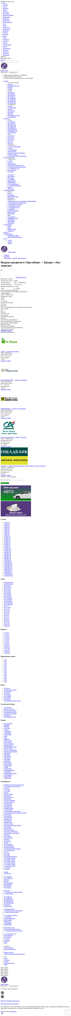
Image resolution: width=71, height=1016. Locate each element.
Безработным (11, 182)
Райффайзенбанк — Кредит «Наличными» (13, 408)
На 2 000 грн (11, 93)
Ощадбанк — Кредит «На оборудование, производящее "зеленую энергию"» (23, 466)
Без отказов (7, 887)
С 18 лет (10, 160)
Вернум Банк (8, 740)
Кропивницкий (7, 22)
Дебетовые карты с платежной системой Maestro (22, 201)
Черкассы (5, 50)
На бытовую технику (10, 690)
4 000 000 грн (8, 566)
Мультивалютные (13, 196)
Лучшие (10, 109)
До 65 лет (7, 645)
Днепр (5, 10)
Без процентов (12, 170)
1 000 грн (7, 522)
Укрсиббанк (11, 221)
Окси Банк (7, 758)
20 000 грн (7, 539)
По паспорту (11, 111)
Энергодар (6, 55)
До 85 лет (7, 653)
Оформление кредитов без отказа (14, 785)
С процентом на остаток (15, 204)
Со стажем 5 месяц (9, 864)
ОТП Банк (7, 759)
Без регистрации (9, 847)
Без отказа (11, 112)
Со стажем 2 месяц (9, 859)
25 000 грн (7, 541)
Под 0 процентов (9, 830)
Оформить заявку (6, 361)
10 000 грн (7, 536)
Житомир (5, 12)
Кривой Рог (6, 20)
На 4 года (7, 612)
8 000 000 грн (8, 572)
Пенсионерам (12, 164)
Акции (10, 242)
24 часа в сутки (8, 824)
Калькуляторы (8, 234)
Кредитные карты (9, 157)
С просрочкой (12, 107)
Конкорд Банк (8, 745)
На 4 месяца (7, 596)
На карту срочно (9, 709)
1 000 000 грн (8, 561)
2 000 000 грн (8, 563)
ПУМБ (6, 767)
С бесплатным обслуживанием (17, 203)
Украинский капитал (10, 773)
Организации (8, 224)
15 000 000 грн (8, 575)
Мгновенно (7, 799)
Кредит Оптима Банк (10, 750)
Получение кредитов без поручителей (15, 813)
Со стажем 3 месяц (9, 861)
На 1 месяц (7, 591)
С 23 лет (6, 640)
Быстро (10, 187)
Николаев (6, 31)
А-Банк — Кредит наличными (10, 351)
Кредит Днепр (8, 748)
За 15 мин (7, 791)
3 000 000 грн (8, 564)
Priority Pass (11, 213)
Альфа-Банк (7, 733)
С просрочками (12, 150)
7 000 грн (7, 532)
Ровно (4, 36)
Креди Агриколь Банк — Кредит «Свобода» (14, 437)
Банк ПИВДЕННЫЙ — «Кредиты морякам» (14, 380)
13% (5, 664)
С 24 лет (6, 642)
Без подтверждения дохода (15, 165)
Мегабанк (7, 754)
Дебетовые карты (9, 190)
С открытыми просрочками (12, 811)
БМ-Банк (6, 739)
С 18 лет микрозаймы (14, 146)
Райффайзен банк (13, 218)
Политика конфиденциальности (10, 1001)
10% (5, 659)
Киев (4, 3)
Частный (6, 834)
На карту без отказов (10, 713)
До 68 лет (7, 646)
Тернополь (6, 39)
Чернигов (6, 51)
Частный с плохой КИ (10, 831)
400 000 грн (7, 557)
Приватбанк (11, 220)
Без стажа (7, 855)
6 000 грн (7, 530)
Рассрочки (11, 171)
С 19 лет (6, 634)
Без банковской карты (10, 856)
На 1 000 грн (11, 121)
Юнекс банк (7, 778)
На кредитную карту (10, 710)
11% (5, 661)
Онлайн (10, 89)
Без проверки (8, 884)
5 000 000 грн (8, 568)
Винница (5, 8)
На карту (10, 84)
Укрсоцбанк (7, 776)
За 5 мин (6, 788)
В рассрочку (7, 814)
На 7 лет (6, 616)
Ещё (5, 238)
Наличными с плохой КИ (11, 833)
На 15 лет (7, 624)
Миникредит (8, 819)
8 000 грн (7, 533)
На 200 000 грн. (12, 129)
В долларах (11, 195)
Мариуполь (6, 27)
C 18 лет (6, 632)
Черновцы (6, 53)
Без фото (10, 106)
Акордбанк (7, 731)
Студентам (7, 867)
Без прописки (8, 805)
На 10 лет (7, 621)
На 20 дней (7, 590)
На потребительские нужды (12, 700)
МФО (9, 226)
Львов (4, 25)
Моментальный (8, 808)
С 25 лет (6, 643)
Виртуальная (11, 212)
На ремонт (7, 699)
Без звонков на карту (14, 115)
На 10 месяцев (8, 602)
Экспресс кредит (9, 802)
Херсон (5, 43)
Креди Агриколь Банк (10, 751)
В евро (10, 193)
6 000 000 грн (8, 569)
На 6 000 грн (11, 96)
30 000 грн (7, 543)
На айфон (7, 693)
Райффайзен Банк (9, 770)
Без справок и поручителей (12, 786)
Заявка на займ (8, 952)
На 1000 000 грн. (13, 131)
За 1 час (6, 852)
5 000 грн (7, 529)
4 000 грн (7, 527)
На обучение (8, 691)
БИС (5, 737)
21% (5, 677)
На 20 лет (10, 143)
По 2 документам (9, 850)
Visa (5, 943)
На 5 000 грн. (11, 95)
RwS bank (7, 728)
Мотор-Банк (7, 756)
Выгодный (7, 795)
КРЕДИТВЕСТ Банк (10, 747)
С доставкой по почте (14, 206)
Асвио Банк (7, 734)
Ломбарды (11, 231)
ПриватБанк (7, 765)
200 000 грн (7, 552)
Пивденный (7, 762)
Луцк (4, 24)
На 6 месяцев (8, 599)
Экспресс (10, 114)
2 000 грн (7, 524)
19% (5, 674)
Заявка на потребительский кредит (14, 954)
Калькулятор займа (13, 235)
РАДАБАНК (8, 768)
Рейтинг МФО (12, 229)
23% (5, 680)
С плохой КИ (11, 117)
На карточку (8, 707)
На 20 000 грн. (12, 126)
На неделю (7, 585)
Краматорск (6, 17)
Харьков (5, 5)
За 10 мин (7, 789)
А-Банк (6, 730)
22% (5, 678)
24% (5, 681)
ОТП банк (11, 188)
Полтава (5, 32)
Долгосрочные (12, 151)
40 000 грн (7, 544)
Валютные (11, 198)
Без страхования (9, 845)
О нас (6, 958)
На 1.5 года (7, 607)
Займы (6, 81)
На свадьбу (7, 697)
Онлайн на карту (13, 154)
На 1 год (6, 606)
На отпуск (7, 688)
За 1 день (7, 853)
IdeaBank (6, 725)
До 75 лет (7, 650)
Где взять (7, 869)
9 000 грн (7, 535)
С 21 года (7, 637)
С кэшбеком (11, 179)
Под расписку (8, 803)
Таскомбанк (7, 772)
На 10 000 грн (12, 125)
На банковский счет (13, 86)
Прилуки (5, 34)
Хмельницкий (7, 44)
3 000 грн (7, 525)
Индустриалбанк (9, 744)
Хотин (5, 46)
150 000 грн (7, 550)
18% (5, 672)
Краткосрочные (8, 582)
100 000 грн (7, 549)
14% (5, 666)
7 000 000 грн (8, 571)
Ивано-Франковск (8, 15)
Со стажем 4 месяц (9, 863)
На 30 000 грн (12, 101)
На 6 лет (6, 615)
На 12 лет (7, 623)
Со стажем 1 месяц (9, 858)
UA (4, 60)
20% (5, 675)
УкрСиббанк (8, 775)
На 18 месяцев (8, 604)
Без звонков (7, 827)
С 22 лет (6, 639)
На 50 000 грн (12, 132)
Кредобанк (7, 753)
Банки (9, 227)
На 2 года (10, 137)
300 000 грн (7, 555)
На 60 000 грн (12, 103)
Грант (6, 736)
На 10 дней (7, 588)
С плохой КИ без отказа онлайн (17, 156)
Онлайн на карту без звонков (16, 153)
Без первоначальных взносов (12, 825)
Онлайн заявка (8, 794)
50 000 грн (7, 546)
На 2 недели (7, 587)
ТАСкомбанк (11, 217)
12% (5, 663)
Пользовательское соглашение (10, 1003)
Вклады (6, 232)
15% (5, 667)
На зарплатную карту (10, 712)
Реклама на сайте (9, 963)
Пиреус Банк (8, 764)
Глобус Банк (7, 742)
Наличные (7, 715)
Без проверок (8, 806)
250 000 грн (7, 554)
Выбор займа (4, 70)
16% (5, 669)
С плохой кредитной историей (17, 167)
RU (2, 60)
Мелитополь (6, 29)
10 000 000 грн (8, 574)
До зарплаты (8, 820)
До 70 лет (7, 648)
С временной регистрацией (12, 848)
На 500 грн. (11, 92)
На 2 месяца (11, 135)
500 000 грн (7, 558)
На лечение (7, 694)
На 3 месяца (11, 139)
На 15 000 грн (12, 100)
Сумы (4, 38)
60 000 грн (7, 547)
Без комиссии (8, 844)
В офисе (10, 87)
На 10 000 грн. (12, 98)
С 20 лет (10, 148)
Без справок (11, 176)
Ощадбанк (11, 223)
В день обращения (13, 184)
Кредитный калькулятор (15, 237)
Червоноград (6, 48)
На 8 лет (6, 618)
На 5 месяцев (8, 598)
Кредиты (6, 118)
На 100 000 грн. (12, 128)
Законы (10, 243)
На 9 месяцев (8, 601)
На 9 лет (6, 620)
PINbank (6, 726)
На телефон (7, 696)
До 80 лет (7, 651)
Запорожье (6, 13)
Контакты (7, 960)
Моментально (12, 181)
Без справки (7, 836)
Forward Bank (8, 723)
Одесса (5, 6)
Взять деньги (8, 828)
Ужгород (5, 41)
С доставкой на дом (13, 168)
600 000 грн (7, 560)
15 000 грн (7, 538)
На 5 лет (10, 142)
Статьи (10, 240)
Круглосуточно (8, 797)
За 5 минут (11, 174)
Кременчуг (6, 18)
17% (5, 670)
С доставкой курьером (14, 185)
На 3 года (10, 140)
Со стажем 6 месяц (9, 866)
